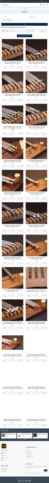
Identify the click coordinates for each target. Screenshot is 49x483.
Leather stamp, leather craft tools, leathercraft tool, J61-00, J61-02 (12, 193)
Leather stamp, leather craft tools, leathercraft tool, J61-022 (12, 226)
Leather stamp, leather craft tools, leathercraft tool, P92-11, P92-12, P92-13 (36, 420)
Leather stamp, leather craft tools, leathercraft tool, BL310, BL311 (12, 62)
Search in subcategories (7, 19)
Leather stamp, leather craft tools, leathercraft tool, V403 (36, 258)
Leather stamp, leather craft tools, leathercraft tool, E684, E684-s (36, 62)
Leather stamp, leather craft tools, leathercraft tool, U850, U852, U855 (36, 323)
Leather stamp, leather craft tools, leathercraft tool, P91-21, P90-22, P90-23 (36, 355)
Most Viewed (4, 430)
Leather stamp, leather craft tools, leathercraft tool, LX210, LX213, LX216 (36, 95)
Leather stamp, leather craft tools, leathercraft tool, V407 (12, 290)
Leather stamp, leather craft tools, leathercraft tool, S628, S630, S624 (12, 258)
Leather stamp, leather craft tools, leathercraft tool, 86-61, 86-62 (12, 95)
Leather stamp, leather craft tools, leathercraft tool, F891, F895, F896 (12, 161)
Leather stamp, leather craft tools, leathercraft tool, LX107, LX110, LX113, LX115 (12, 128)
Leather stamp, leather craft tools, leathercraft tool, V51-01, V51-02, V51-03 (36, 290)
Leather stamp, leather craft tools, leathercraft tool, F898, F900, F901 (12, 420)
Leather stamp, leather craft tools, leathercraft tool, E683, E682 (36, 127)
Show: (42, 30)
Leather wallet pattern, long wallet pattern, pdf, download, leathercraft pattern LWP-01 (42, 434)
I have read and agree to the (33, 473)
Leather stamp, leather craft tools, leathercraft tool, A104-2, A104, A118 (12, 355)
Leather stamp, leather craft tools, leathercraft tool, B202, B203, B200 (36, 387)
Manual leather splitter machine (11, 434)
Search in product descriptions (8, 21)
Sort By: (29, 30)
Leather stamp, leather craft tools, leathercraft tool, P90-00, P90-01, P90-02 (12, 387)
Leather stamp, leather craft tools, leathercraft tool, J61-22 (36, 193)
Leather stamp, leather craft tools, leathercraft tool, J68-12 (36, 161)
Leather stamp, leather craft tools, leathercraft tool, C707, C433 (36, 226)
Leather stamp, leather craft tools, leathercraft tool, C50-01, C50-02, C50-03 (12, 323)
